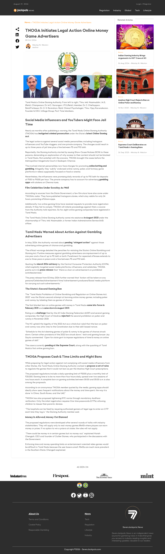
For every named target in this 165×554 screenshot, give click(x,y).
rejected (65, 316)
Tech (137, 10)
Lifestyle (147, 10)
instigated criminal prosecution (53, 133)
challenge (41, 313)
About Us (34, 513)
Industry (117, 10)
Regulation (104, 10)
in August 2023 (91, 217)
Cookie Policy (35, 524)
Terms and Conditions (39, 519)
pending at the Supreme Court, (60, 345)
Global (128, 10)
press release (46, 270)
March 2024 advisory (47, 264)
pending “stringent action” (77, 242)
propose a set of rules (98, 366)
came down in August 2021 (56, 308)
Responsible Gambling (39, 530)
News (27, 22)
